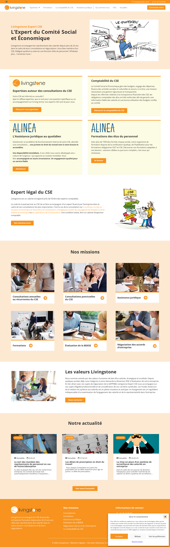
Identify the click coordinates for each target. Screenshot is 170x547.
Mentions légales (137, 542)
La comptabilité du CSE (73, 529)
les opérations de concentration (46, 212)
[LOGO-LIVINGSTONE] (15, 7)
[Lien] (32, 283)
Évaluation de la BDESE (73, 522)
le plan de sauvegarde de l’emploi (82, 210)
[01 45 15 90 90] (118, 513)
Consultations (69, 513)
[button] (165, 517)
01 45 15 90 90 (126, 513)
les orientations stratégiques (55, 210)
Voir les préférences (157, 536)
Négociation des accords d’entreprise (79, 526)
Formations (68, 516)
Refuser (138, 536)
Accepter (119, 536)
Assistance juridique (72, 519)
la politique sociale (91, 207)
